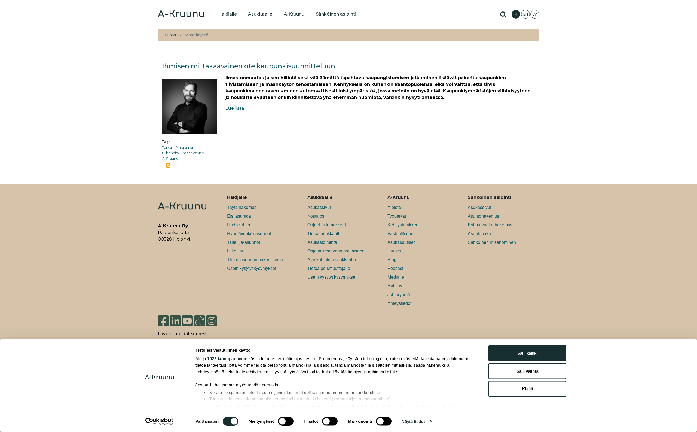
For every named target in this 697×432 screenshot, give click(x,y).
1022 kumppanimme (227, 358)
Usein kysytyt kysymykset (251, 268)
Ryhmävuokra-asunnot (249, 233)
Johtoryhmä (398, 294)
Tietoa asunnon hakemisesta (255, 259)
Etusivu (170, 34)
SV (535, 14)
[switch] (286, 421)
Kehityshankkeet (403, 224)
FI (516, 14)
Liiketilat (235, 251)
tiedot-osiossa (366, 406)
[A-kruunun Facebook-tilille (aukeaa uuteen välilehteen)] (163, 320)
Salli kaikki (527, 353)
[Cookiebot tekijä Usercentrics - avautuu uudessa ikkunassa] (159, 421)
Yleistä (394, 207)
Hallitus (394, 285)
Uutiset (394, 251)
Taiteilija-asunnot (243, 242)
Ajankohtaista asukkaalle (331, 259)
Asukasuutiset (401, 242)
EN (525, 14)
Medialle (395, 277)
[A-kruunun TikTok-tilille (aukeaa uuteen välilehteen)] (199, 320)
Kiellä (527, 389)
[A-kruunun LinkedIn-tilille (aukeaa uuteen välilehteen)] (175, 320)
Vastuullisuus (400, 233)
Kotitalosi (316, 216)
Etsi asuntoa (239, 216)
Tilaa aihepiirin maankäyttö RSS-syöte (168, 165)
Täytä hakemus (241, 207)
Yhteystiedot (399, 303)
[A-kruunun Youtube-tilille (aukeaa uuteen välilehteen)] (187, 320)
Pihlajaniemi (186, 147)
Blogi (392, 259)
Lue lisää (234, 108)
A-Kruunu (170, 158)
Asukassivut (319, 207)
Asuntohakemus (483, 216)
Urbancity (170, 153)
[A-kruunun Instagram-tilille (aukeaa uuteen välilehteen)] (215, 320)
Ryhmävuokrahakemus (490, 224)
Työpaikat (396, 216)
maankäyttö (193, 153)
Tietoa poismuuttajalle (328, 268)
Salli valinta (527, 371)
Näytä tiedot (413, 421)
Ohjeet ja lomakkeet (326, 224)
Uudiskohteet (240, 224)
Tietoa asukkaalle (324, 233)
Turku (167, 147)
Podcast (395, 268)
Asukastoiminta (322, 242)
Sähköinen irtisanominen (492, 242)
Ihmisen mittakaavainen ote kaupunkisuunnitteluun (248, 66)
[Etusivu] (181, 14)
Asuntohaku (479, 233)
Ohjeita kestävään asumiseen (336, 251)
